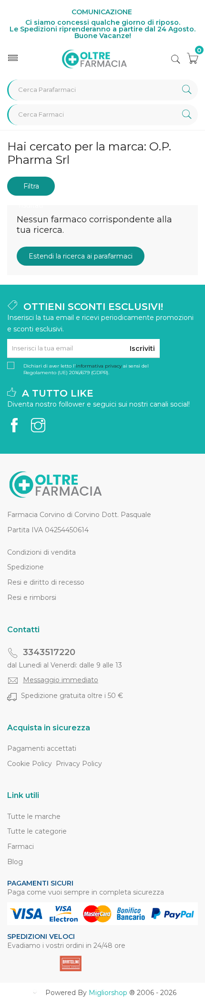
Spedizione (25, 567)
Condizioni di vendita (41, 552)
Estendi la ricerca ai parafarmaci (81, 256)
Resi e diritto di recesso (45, 582)
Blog (15, 861)
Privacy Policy (79, 763)
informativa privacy (99, 366)
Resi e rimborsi (31, 597)
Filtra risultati (31, 189)
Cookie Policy (29, 763)
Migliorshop (108, 992)
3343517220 (49, 652)
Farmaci (20, 846)
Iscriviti (142, 348)
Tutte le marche (34, 816)
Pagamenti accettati (41, 748)
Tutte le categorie (37, 831)
